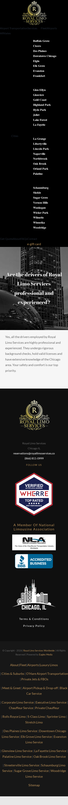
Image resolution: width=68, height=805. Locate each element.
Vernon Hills (40, 202)
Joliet (36, 115)
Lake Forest (40, 120)
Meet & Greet (11, 688)
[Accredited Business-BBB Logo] (34, 552)
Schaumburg (40, 188)
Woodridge (39, 227)
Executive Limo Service (51, 702)
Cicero (37, 46)
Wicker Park (40, 213)
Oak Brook (39, 164)
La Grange (39, 139)
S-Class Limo (36, 716)
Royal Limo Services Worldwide (39, 650)
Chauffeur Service (21, 708)
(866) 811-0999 (34, 458)
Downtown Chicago (44, 56)
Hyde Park (39, 110)
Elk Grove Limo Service (36, 737)
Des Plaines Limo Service (20, 731)
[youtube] (43, 471)
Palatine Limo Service (17, 756)
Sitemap (34, 785)
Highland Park (42, 105)
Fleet (23, 665)
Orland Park (40, 169)
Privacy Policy (34, 625)
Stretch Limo (34, 722)
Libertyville (40, 144)
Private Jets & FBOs (34, 679)
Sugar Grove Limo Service (31, 771)
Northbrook (40, 159)
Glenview (38, 95)
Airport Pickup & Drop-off (40, 688)
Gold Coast (39, 100)
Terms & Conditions (34, 618)
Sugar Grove (40, 197)
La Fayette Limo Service (50, 751)
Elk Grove (39, 66)
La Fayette (39, 125)
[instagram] (37, 471)
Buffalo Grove (41, 41)
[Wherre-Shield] (34, 474)
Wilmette (38, 217)
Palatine (38, 174)
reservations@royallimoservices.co (34, 453)
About (14, 665)
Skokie (37, 192)
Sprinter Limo (56, 716)
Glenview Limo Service (17, 751)
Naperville (39, 154)
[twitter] (30, 471)
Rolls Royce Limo (14, 716)
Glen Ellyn (39, 90)
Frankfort (39, 76)
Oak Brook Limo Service (49, 756)
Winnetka (39, 222)
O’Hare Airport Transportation (47, 673)
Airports (33, 665)
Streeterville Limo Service (21, 765)
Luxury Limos (49, 665)
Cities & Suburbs (13, 673)
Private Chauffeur (47, 708)
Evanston (38, 71)
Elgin (36, 61)
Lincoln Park (41, 149)
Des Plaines (40, 51)
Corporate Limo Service (18, 702)
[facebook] (24, 471)
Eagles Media (45, 654)
